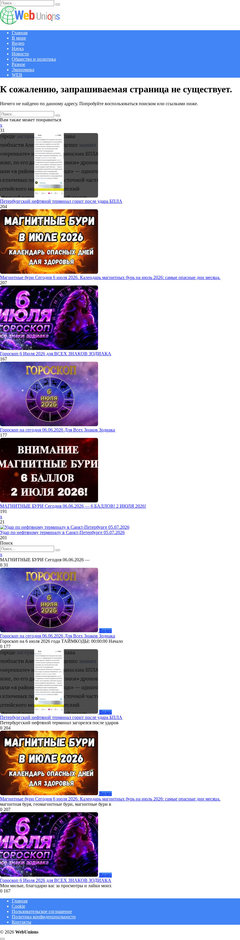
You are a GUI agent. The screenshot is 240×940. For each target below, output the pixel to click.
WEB (17, 74)
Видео (18, 43)
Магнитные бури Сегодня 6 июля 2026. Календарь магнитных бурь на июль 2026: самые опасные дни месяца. (110, 277)
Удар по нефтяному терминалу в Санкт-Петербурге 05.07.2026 (62, 532)
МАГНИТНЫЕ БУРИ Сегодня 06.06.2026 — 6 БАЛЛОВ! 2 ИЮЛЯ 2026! (73, 506)
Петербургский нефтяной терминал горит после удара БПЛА (61, 201)
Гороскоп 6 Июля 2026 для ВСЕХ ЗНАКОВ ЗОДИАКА (55, 353)
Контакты (21, 921)
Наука (18, 48)
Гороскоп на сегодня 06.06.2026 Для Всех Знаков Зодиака (57, 429)
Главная (20, 32)
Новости (20, 53)
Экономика (23, 69)
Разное (18, 64)
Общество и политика (34, 59)
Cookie (18, 906)
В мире (19, 37)
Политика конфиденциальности (44, 916)
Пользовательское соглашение (42, 911)
